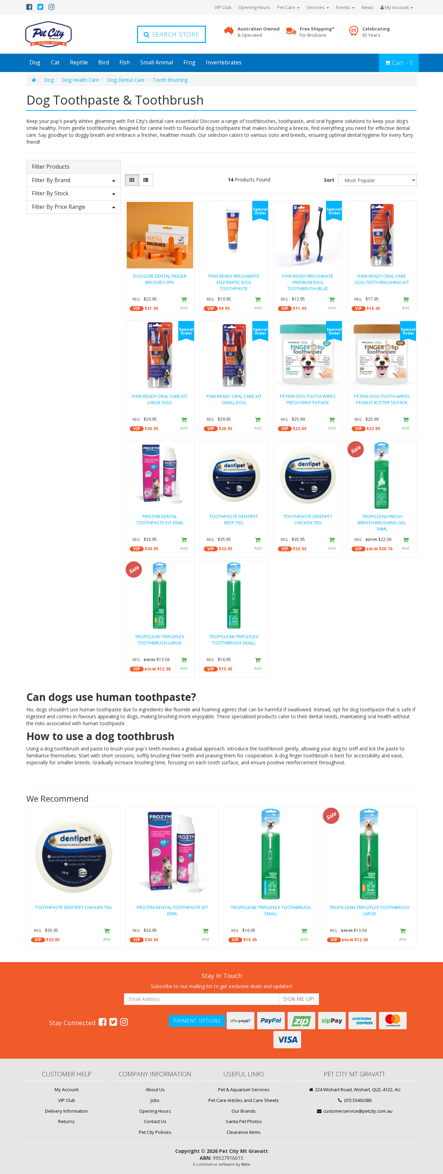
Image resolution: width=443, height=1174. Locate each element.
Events (343, 7)
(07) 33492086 (357, 1100)
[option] (73, 879)
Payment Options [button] (197, 1020)
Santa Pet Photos (244, 1121)
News (367, 7)
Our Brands (244, 1111)
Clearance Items (244, 1132)
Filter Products (51, 167)
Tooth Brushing (170, 80)
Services (316, 7)
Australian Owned (258, 32)
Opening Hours (254, 7)
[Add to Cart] (184, 303)
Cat (55, 62)
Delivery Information (66, 1111)
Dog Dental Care (126, 80)
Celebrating (376, 32)
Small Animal (156, 62)
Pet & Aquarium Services (244, 1089)
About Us (155, 1089)
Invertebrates (224, 62)
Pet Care (286, 7)
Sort (329, 180)
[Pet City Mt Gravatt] (59, 34)
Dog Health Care (80, 80)
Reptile (79, 62)
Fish (124, 62)
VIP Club (223, 7)
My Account (67, 1089)
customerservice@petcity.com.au (357, 1111)
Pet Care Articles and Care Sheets (243, 1100)
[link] (102, 1021)
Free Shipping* (317, 32)
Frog (189, 62)
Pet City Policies (155, 1132)
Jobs (155, 1100)
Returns (66, 1121)
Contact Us (155, 1121)
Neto (245, 1164)
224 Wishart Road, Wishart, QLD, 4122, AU (357, 1089)
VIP (136, 308)
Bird (103, 62)
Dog (34, 62)
